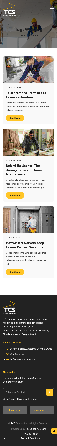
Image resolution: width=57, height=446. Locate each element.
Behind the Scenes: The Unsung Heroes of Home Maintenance (24, 169)
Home (22, 34)
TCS (13, 423)
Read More (15, 118)
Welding (33, 34)
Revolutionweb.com (36, 429)
